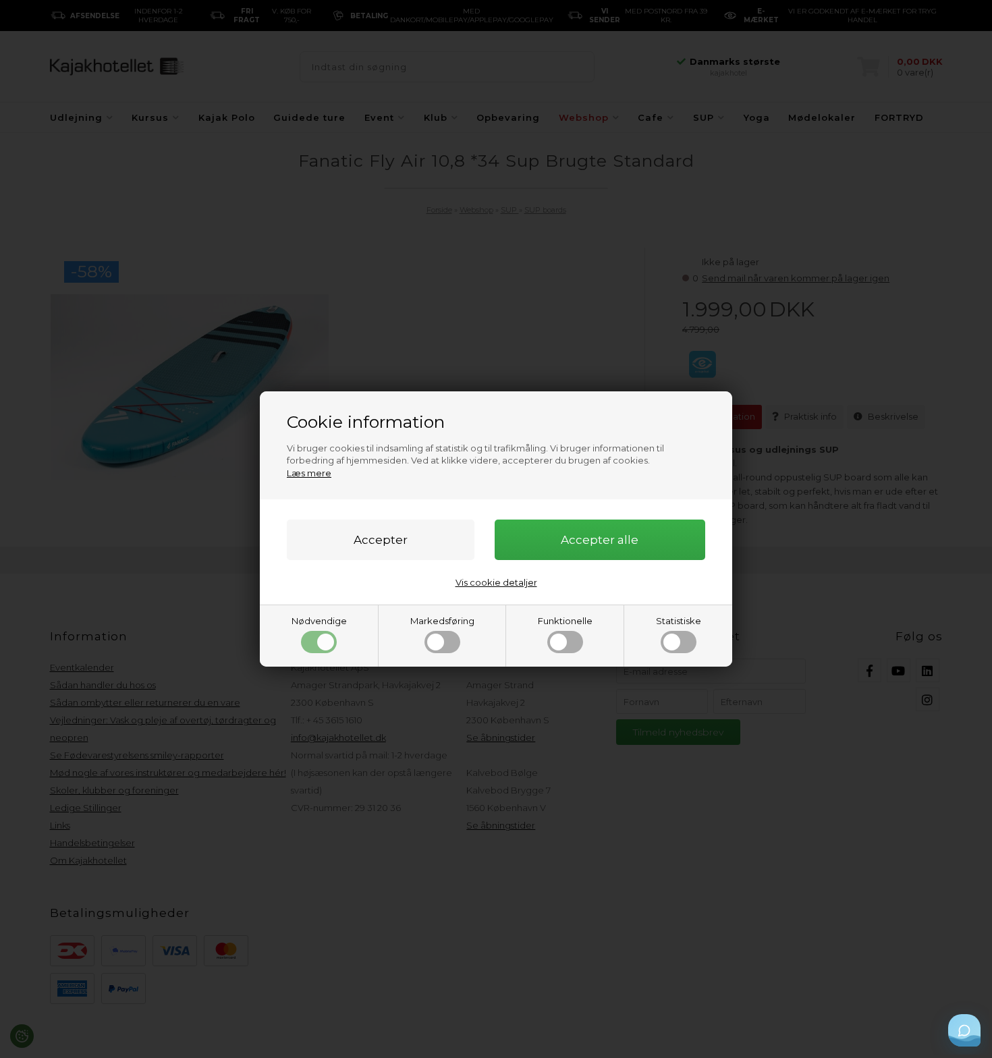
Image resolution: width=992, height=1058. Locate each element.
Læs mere (309, 473)
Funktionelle (565, 620)
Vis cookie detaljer (496, 582)
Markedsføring (442, 620)
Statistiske (678, 620)
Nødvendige (319, 620)
